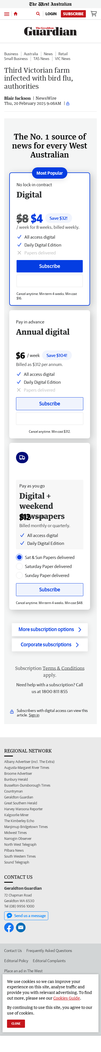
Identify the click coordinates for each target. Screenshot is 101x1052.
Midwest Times (15, 833)
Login (51, 14)
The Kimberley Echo (19, 821)
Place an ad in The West (23, 971)
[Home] (16, 13)
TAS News (41, 58)
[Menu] (6, 13)
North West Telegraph (20, 844)
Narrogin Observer (17, 838)
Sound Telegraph (16, 862)
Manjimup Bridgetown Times (26, 827)
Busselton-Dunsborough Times (27, 785)
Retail (63, 54)
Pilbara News (14, 850)
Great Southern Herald (20, 803)
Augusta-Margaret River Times (26, 767)
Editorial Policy (16, 960)
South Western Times (20, 856)
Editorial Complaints (49, 960)
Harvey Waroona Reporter (23, 809)
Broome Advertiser (18, 773)
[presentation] (19, 557)
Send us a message (30, 915)
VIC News (62, 58)
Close (16, 1023)
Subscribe (73, 14)
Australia (31, 54)
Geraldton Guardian (18, 797)
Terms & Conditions (63, 668)
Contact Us (13, 950)
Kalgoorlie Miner (16, 815)
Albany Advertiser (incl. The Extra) (29, 762)
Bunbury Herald (16, 779)
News (48, 54)
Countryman (13, 791)
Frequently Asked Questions (49, 950)
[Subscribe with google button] (50, 281)
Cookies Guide (66, 998)
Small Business (16, 58)
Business (11, 54)
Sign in (34, 715)
